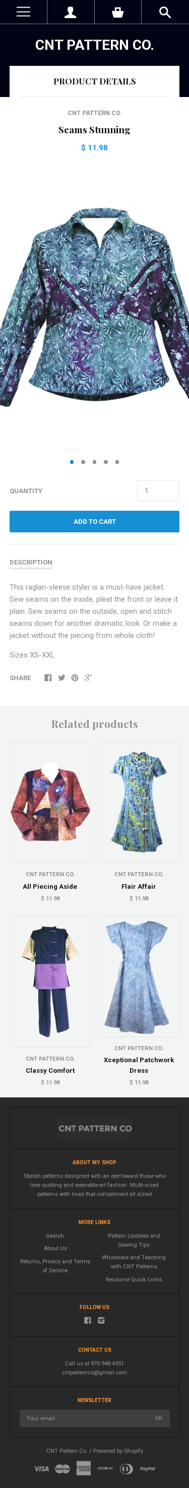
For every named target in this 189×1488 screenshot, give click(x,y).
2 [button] (83, 462)
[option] (94, 307)
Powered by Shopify (118, 1451)
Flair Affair (138, 886)
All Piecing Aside (50, 886)
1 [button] (72, 462)
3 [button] (95, 462)
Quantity (26, 491)
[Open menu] (23, 12)
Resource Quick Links (134, 1279)
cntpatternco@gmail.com (94, 1372)
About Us (55, 1248)
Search (55, 1236)
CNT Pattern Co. (94, 45)
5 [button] (117, 462)
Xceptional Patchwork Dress (139, 1065)
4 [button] (106, 462)
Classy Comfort (50, 1070)
